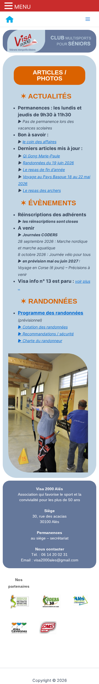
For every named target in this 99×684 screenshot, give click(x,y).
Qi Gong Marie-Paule (41, 156)
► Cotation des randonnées (43, 327)
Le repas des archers (42, 190)
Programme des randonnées (50, 313)
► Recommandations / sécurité (46, 333)
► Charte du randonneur (40, 340)
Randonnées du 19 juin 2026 (48, 162)
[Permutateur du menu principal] (88, 19)
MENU (22, 7)
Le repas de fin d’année (44, 169)
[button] (9, 6)
